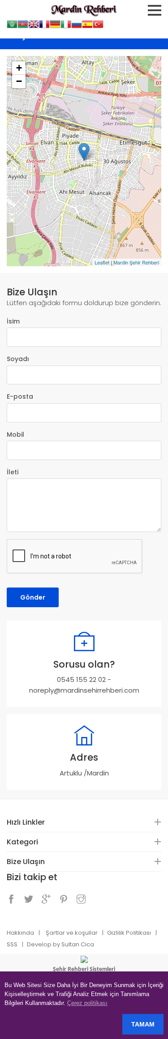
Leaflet (102, 262)
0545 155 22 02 (81, 679)
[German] (55, 26)
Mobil (15, 434)
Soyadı (18, 358)
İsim (13, 321)
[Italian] (65, 26)
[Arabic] (12, 26)
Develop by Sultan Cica (60, 944)
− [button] (19, 81)
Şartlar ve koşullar (72, 932)
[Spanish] (87, 26)
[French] (44, 26)
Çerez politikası (87, 1003)
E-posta (20, 396)
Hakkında (20, 932)
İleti (12, 472)
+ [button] (19, 67)
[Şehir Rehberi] (84, 958)
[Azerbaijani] (22, 26)
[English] (33, 26)
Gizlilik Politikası (129, 932)
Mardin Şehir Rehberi (136, 262)
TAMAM (143, 1024)
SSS (12, 944)
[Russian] (76, 26)
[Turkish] (98, 26)
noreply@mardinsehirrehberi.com (84, 690)
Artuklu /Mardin (84, 773)
